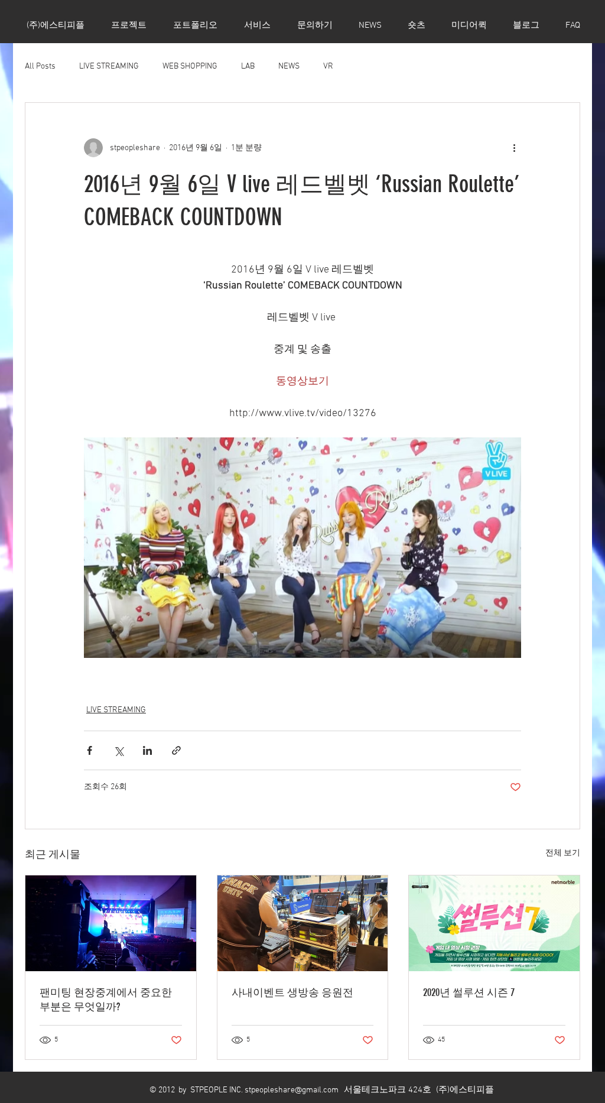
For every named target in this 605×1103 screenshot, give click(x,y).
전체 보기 (562, 853)
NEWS (289, 66)
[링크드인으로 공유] (147, 750)
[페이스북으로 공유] (89, 750)
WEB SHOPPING (189, 66)
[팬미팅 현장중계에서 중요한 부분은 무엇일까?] (110, 923)
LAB (248, 66)
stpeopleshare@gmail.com (292, 1090)
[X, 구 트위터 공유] (118, 750)
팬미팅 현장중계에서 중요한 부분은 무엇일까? (106, 999)
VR (328, 66)
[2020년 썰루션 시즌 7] (494, 923)
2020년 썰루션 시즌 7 (469, 992)
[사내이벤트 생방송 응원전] (302, 923)
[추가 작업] (514, 148)
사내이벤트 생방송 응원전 (292, 992)
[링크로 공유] (176, 750)
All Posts (40, 66)
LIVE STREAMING (109, 66)
